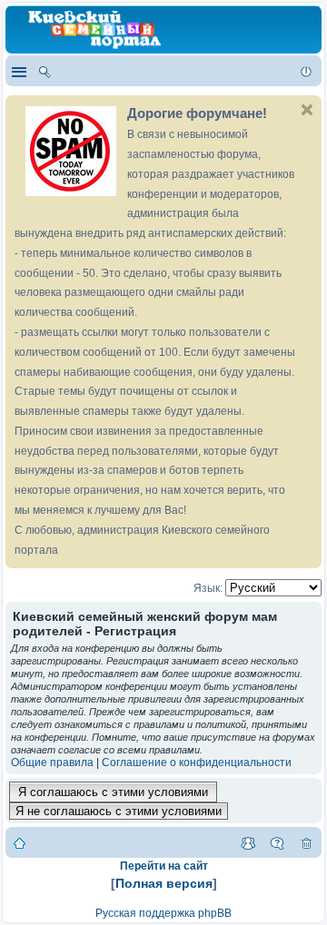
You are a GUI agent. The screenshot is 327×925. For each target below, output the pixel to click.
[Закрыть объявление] (307, 109)
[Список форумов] (19, 842)
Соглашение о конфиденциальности (197, 762)
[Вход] (306, 71)
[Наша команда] (248, 842)
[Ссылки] (18, 71)
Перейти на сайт (164, 866)
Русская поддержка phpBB (163, 913)
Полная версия (164, 883)
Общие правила (52, 762)
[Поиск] (44, 71)
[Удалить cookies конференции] (306, 842)
